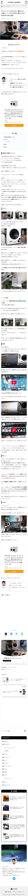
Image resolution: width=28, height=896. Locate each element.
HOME (14, 889)
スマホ (5, 769)
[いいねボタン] (2, 595)
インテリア (6, 757)
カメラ (5, 760)
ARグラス (6, 741)
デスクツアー (8, 778)
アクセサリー (7, 744)
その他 (5, 772)
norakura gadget (14, 2)
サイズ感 (7, 141)
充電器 (6, 750)
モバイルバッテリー (10, 748)
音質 (5, 144)
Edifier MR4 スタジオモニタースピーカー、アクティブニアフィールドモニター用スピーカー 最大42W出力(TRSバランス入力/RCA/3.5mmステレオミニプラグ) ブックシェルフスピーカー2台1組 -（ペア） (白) (14, 114)
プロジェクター (7, 785)
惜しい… (6, 147)
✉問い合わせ (8, 891)
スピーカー (9, 667)
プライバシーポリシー (18, 891)
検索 (25, 731)
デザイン (6, 139)
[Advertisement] (14, 612)
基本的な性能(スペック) (9, 137)
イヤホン (6, 754)
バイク (5, 782)
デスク (14, 667)
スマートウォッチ (8, 766)
